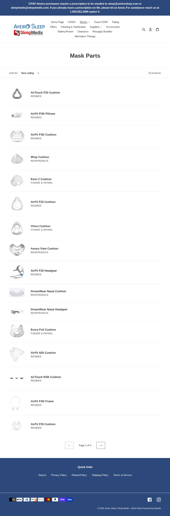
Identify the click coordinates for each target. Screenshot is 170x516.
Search (42, 475)
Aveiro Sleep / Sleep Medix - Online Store (123, 508)
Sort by (13, 73)
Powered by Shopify (152, 508)
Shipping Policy (100, 475)
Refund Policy (79, 475)
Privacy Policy (59, 475)
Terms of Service (122, 475)
